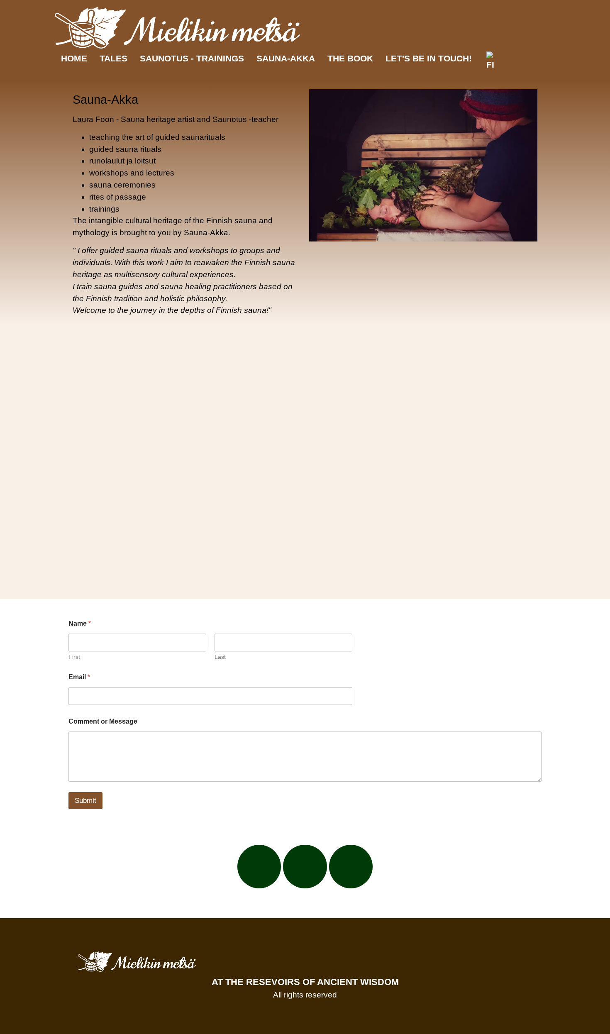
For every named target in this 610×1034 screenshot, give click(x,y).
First (74, 657)
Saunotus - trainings (192, 58)
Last (220, 657)
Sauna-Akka (285, 58)
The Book (350, 58)
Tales (113, 58)
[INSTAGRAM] (305, 867)
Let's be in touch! (429, 58)
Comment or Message (102, 721)
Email (79, 676)
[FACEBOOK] (259, 867)
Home (74, 58)
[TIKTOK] (351, 867)
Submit (85, 801)
